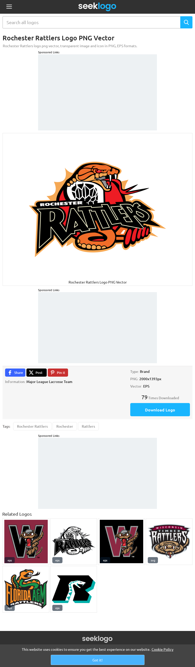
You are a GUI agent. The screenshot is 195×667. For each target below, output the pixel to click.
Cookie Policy (162, 649)
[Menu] (9, 7)
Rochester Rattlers (32, 426)
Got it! (97, 660)
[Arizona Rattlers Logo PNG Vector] (73, 589)
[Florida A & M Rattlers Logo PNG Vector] (26, 589)
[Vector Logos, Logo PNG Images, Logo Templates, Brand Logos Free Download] (97, 7)
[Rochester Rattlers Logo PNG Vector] (73, 541)
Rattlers (88, 426)
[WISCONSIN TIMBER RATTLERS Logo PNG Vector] (169, 541)
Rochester (64, 426)
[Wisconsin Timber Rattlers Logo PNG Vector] (26, 541)
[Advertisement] (97, 86)
